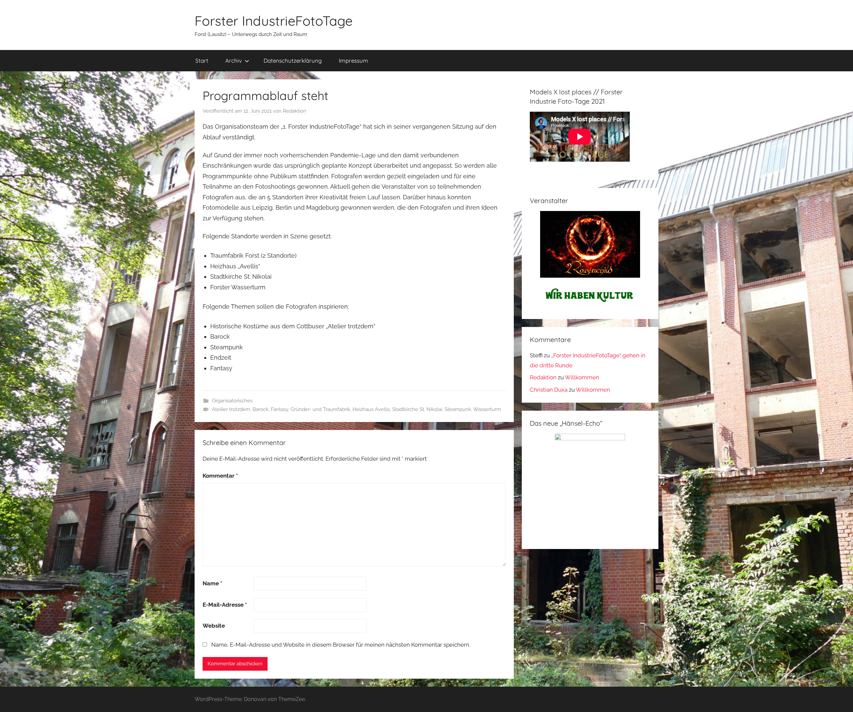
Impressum (353, 60)
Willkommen (582, 377)
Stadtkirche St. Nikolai (417, 409)
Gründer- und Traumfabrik (320, 409)
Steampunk (457, 409)
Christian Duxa (548, 389)
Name (212, 583)
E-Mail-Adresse (225, 604)
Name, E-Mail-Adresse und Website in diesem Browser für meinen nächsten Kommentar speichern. (340, 644)
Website (214, 625)
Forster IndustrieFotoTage (274, 20)
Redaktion (294, 111)
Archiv (233, 60)
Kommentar (220, 475)
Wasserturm (487, 409)
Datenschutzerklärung (293, 60)
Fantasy (279, 409)
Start (201, 60)
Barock (261, 409)
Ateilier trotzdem (231, 409)
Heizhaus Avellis (371, 409)
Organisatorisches (232, 401)
